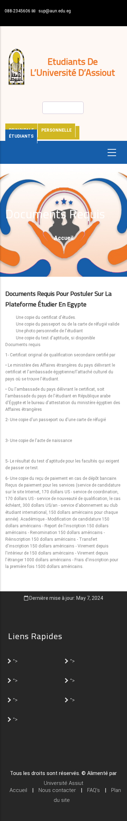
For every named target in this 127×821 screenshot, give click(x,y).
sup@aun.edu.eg (54, 10)
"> (15, 660)
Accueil (63, 238)
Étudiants (21, 136)
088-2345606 (17, 10)
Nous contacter (57, 790)
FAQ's (93, 790)
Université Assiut (63, 783)
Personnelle (56, 130)
